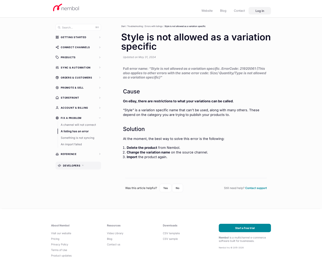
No (177, 188)
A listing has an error (75, 131)
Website (207, 10)
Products (68, 57)
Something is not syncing (77, 138)
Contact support (256, 188)
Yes (165, 188)
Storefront (70, 97)
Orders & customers (76, 77)
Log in (259, 11)
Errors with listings (154, 26)
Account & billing (74, 107)
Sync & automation (76, 67)
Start (123, 26)
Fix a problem (71, 117)
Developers (73, 165)
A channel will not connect (78, 125)
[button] (78, 38)
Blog (223, 10)
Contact (239, 10)
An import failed (71, 144)
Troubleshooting (135, 26)
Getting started (73, 37)
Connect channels (75, 47)
